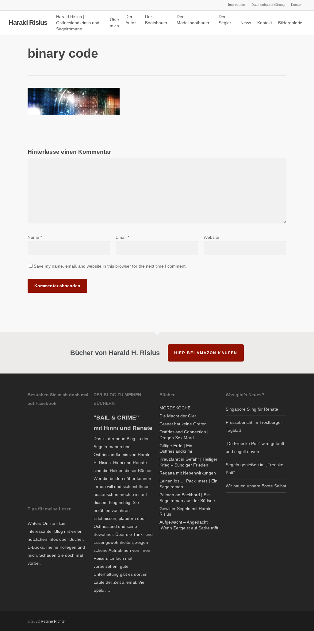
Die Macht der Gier (177, 415)
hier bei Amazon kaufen (205, 353)
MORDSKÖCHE (174, 407)
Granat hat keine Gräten (183, 423)
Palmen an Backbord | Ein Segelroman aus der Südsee (187, 497)
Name (35, 237)
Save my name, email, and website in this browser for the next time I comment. (110, 266)
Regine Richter (53, 621)
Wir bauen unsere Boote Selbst (256, 485)
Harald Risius (28, 22)
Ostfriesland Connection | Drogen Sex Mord (184, 434)
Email (122, 237)
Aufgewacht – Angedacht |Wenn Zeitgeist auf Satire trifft (188, 525)
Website (211, 237)
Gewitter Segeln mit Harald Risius (185, 511)
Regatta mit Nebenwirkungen (187, 472)
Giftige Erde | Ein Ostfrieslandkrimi (175, 448)
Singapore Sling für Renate (252, 409)
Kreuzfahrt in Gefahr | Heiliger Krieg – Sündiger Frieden (188, 462)
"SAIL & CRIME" (116, 417)
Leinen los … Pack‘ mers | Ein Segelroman (188, 483)
